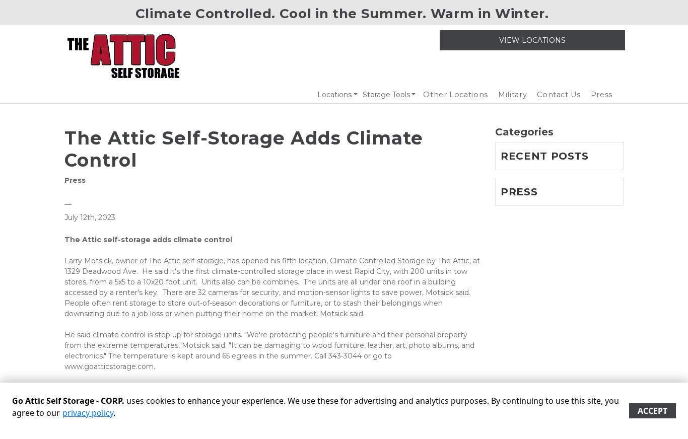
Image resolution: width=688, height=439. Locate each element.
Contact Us (559, 94)
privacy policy (87, 412)
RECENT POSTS (545, 156)
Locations (334, 94)
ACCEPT (652, 410)
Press (601, 94)
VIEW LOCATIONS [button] (532, 40)
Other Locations (455, 94)
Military (512, 94)
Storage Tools (386, 94)
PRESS (519, 192)
